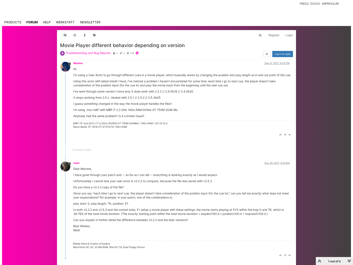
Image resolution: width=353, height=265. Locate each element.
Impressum (330, 3)
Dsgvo (315, 3)
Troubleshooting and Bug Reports (88, 53)
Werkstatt (65, 22)
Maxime (78, 63)
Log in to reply (283, 53)
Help (47, 22)
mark (76, 163)
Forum (32, 22)
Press (304, 3)
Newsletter (90, 22)
